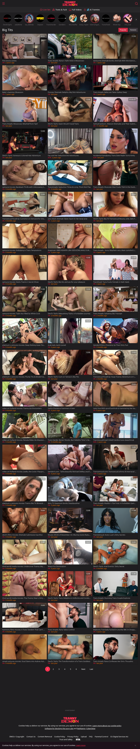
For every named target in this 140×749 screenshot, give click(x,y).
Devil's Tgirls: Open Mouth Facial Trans (63, 124)
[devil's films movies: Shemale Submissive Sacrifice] (24, 523)
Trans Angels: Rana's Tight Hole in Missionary (66, 61)
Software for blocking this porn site (59, 728)
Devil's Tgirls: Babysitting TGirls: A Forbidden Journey (69, 313)
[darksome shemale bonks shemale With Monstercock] (115, 49)
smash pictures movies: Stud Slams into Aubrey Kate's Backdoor (23, 661)
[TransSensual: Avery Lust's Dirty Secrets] (115, 523)
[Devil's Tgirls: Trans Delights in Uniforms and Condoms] (70, 586)
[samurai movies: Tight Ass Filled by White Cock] (24, 302)
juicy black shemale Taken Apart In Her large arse (67, 219)
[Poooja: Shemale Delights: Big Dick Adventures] (70, 80)
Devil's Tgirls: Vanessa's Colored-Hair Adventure (21, 155)
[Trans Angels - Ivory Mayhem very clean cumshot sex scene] (115, 238)
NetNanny (81, 728)
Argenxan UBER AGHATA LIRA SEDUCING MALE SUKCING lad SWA (69, 250)
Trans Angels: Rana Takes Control (61, 630)
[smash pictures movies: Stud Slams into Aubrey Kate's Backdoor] (24, 649)
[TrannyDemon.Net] (70, 3)
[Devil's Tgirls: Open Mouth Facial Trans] (70, 112)
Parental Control (101, 736)
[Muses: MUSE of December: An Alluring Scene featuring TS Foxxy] (70, 523)
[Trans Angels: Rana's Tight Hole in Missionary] (70, 49)
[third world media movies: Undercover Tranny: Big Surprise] (24, 555)
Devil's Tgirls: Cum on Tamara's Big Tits (63, 377)
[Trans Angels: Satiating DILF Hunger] (115, 302)
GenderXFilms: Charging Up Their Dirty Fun (110, 345)
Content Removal (45, 736)
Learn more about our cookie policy (106, 725)
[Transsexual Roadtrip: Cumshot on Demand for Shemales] (24, 207)
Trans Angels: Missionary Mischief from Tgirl (20, 124)
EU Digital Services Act (119, 736)
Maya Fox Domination (57, 566)
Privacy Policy (72, 736)
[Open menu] (3, 3)
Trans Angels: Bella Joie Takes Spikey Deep (110, 92)
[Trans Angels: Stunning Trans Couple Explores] (115, 586)
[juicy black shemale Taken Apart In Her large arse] (70, 207)
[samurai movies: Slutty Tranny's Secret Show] (24, 270)
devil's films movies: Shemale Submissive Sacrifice (22, 535)
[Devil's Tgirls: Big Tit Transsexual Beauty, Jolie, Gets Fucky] (115, 207)
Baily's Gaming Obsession (12, 92)
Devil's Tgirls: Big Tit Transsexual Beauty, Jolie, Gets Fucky (114, 219)
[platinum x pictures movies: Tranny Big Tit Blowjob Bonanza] (24, 491)
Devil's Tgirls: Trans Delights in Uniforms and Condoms (69, 598)
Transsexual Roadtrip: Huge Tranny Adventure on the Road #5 (114, 377)
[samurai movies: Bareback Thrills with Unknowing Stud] (24, 175)
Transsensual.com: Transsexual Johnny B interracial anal (114, 472)
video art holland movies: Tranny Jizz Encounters (22, 408)
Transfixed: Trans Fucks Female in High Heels (111, 282)
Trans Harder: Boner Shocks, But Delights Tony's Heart (69, 440)
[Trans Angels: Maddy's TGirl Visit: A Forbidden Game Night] (115, 491)
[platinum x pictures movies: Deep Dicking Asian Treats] (24, 333)
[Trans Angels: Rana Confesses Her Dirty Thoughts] (115, 649)
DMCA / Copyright (16, 736)
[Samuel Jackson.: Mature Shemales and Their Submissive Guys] (115, 112)
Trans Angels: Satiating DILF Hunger (107, 313)
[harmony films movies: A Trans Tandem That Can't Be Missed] (24, 618)
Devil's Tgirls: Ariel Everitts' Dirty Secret (108, 566)
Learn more (80, 745)
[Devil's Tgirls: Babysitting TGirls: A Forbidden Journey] (70, 302)
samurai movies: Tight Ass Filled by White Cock (21, 313)
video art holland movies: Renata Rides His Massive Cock (23, 440)
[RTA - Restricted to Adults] (78, 739)
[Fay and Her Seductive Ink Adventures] (70, 144)
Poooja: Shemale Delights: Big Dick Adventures (67, 92)
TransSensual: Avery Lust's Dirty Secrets (109, 535)
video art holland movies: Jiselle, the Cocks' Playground (23, 472)
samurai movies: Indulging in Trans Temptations (21, 250)
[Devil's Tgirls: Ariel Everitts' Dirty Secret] (115, 555)
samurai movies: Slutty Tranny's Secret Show (20, 282)
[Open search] (136, 3)
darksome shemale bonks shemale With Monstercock (114, 61)
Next (83, 669)
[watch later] (5, 37)
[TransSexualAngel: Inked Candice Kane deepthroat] (115, 428)
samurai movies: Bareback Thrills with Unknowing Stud (23, 187)
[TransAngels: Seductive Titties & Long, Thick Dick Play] (70, 175)
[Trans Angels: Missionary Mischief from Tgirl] (24, 112)
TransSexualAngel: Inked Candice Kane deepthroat (113, 440)
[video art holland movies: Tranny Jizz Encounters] (24, 397)
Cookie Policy (59, 736)
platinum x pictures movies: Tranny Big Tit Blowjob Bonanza (23, 503)
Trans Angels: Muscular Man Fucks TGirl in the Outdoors (114, 187)
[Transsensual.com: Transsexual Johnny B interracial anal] (115, 460)
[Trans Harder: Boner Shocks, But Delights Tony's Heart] (70, 428)
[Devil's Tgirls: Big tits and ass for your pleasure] (70, 270)
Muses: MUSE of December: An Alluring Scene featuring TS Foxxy (69, 535)
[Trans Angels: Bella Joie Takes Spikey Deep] (115, 80)
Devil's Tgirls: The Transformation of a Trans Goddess (69, 661)
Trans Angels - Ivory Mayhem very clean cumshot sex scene (114, 250)
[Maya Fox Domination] (70, 555)
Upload (84, 736)
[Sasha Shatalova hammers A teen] (70, 397)
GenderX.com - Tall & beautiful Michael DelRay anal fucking (69, 472)
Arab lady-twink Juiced (57, 345)
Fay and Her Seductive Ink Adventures (63, 155)
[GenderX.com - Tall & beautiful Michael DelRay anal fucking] (70, 460)
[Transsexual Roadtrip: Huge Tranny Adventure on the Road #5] (115, 365)
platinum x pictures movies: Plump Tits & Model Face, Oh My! (24, 377)
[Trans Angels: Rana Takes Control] (70, 618)
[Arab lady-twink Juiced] (70, 333)
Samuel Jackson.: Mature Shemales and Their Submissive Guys (114, 124)
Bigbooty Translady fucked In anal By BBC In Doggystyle (114, 630)
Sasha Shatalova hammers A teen (61, 408)
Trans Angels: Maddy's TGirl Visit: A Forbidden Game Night (114, 503)
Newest (133, 30)
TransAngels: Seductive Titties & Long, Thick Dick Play (69, 187)
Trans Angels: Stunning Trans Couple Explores (111, 598)
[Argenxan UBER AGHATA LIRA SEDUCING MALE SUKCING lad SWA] (70, 238)
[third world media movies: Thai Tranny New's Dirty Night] (24, 586)
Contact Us (31, 736)
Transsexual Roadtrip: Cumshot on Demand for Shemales (24, 219)
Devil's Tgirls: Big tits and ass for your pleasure (66, 282)
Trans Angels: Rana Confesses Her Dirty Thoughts (113, 661)
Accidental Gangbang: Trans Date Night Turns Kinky (114, 155)
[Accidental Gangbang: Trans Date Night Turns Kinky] (115, 144)
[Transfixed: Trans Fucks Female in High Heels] (115, 270)
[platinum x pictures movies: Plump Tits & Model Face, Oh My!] (24, 365)
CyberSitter (90, 728)
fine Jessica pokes (9, 61)
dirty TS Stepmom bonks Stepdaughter (64, 503)
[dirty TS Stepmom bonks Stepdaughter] (70, 491)
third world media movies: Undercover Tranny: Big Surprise (23, 566)
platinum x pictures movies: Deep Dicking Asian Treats (23, 345)
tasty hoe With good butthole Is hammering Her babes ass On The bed (114, 408)
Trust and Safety (65, 739)
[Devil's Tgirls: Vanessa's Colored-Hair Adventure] (24, 144)
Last (91, 669)
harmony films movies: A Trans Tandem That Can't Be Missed (23, 630)
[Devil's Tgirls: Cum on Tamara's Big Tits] (70, 365)
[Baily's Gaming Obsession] (24, 80)
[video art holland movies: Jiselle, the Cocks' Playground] (24, 460)
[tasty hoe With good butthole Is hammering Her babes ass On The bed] (115, 397)
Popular (123, 30)
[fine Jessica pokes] (24, 49)
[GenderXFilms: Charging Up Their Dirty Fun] (115, 333)
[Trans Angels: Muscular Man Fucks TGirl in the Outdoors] (115, 175)
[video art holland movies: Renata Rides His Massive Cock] (24, 428)
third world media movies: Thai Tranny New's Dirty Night (23, 598)
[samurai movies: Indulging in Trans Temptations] (24, 238)
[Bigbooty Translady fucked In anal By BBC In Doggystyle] (115, 618)
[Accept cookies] (135, 745)
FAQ (90, 736)
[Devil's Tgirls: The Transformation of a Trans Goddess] (70, 649)
